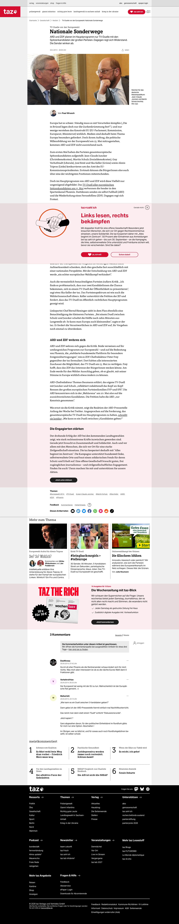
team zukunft (66, 846)
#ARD (122, 494)
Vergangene (96, 858)
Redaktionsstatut (109, 904)
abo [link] (120, 3)
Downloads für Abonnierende (73, 893)
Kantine (32, 886)
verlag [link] (31, 3)
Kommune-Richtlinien (128, 904)
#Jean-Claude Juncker (85, 494)
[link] (35, 11)
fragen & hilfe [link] (61, 3)
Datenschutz (107, 908)
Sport (31, 819)
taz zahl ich (127, 811)
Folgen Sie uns (127, 789)
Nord (31, 827)
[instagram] (148, 790)
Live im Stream (98, 854)
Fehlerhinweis (80, 505)
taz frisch (64, 850)
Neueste (118, 635)
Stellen (94, 815)
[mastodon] (136, 790)
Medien (55, 20)
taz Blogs (126, 847)
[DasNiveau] (53, 662)
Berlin (31, 823)
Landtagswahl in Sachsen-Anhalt (72, 817)
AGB (127, 908)
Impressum (119, 908)
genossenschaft (129, 807)
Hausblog (95, 807)
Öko (31, 807)
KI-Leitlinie (143, 904)
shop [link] (52, 3)
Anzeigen (33, 894)
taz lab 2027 (96, 862)
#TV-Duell (70, 494)
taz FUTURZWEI (129, 851)
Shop (31, 890)
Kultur (32, 815)
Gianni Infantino (67, 807)
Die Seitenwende (99, 811)
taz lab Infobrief (67, 858)
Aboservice (65, 885)
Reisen (32, 882)
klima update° (35, 854)
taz (36, 789)
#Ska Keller (114, 494)
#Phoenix (59, 497)
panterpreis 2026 (130, 823)
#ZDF (52, 497)
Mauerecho (34, 858)
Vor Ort (94, 850)
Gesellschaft (45, 20)
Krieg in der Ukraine (69, 823)
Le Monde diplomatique (133, 855)
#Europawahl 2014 (57, 494)
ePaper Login (66, 889)
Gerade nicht (139, 207)
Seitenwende (136, 908)
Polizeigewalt (66, 803)
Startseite (33, 20)
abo (124, 803)
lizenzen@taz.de (47, 908)
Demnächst (96, 846)
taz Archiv (126, 859)
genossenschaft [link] (130, 3)
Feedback (64, 882)
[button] (148, 12)
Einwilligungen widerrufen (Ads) (105, 912)
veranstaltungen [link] (42, 3)
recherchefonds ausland (133, 815)
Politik (32, 803)
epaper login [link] (143, 3)
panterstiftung (128, 819)
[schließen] (147, 207)
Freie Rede (34, 862)
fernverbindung (36, 850)
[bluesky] (142, 790)
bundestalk (34, 846)
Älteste (126, 635)
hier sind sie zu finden (78, 649)
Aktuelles (95, 803)
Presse (94, 819)
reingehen (33, 866)
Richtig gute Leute (68, 811)
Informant (96, 908)
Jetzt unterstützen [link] (63, 480)
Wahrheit (33, 831)
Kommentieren (67, 505)
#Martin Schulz (102, 494)
